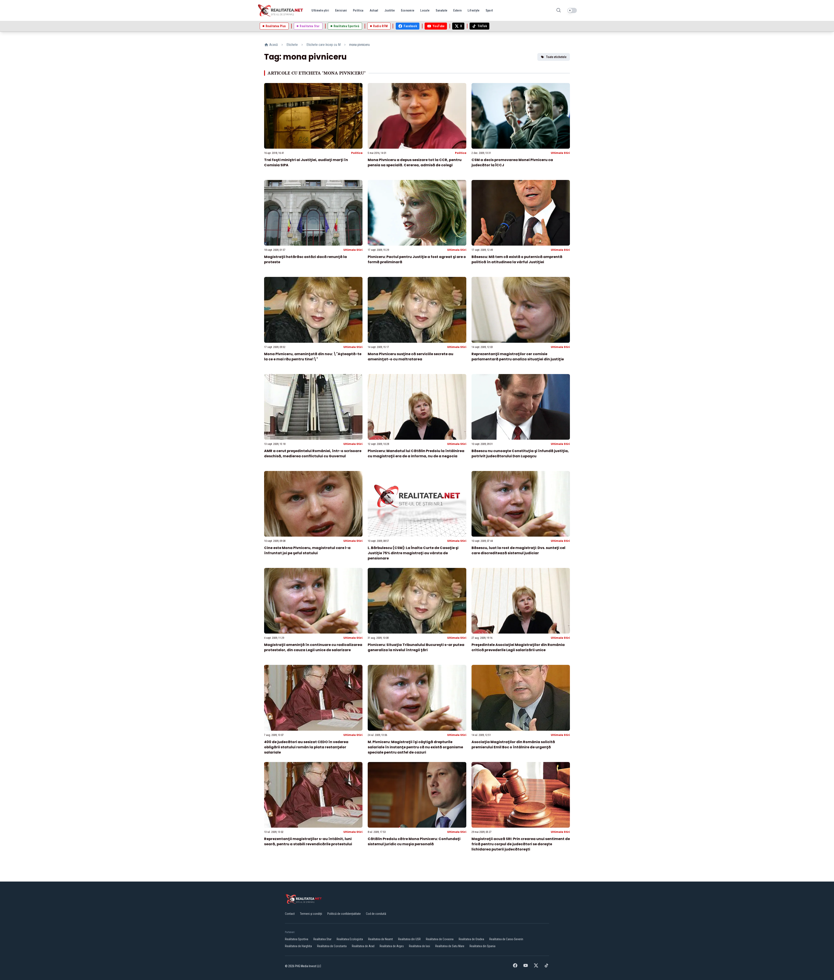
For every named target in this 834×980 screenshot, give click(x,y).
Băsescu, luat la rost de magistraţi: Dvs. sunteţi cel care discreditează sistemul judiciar (518, 550)
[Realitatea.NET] (280, 10)
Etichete (292, 45)
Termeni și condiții (311, 913)
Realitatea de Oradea (471, 939)
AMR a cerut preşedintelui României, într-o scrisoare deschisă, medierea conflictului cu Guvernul (312, 453)
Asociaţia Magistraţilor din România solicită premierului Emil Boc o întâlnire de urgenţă (513, 744)
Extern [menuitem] (457, 10)
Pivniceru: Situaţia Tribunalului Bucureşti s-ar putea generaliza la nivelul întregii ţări (416, 647)
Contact (290, 913)
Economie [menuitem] (407, 10)
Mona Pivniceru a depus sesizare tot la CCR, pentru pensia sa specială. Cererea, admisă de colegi (415, 162)
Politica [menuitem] (358, 10)
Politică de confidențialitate (344, 913)
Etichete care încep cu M (323, 45)
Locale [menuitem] (424, 10)
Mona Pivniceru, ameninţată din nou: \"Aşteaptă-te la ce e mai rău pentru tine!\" (312, 356)
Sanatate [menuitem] (441, 10)
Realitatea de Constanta (332, 946)
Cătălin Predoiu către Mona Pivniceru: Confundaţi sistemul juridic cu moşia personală (414, 841)
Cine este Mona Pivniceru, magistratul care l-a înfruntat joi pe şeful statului (307, 550)
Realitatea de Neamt (380, 939)
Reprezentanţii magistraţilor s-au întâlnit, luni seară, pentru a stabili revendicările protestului (308, 841)
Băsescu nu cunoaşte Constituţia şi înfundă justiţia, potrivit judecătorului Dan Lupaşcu (520, 453)
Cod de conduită (376, 913)
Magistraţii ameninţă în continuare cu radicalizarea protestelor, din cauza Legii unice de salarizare (313, 647)
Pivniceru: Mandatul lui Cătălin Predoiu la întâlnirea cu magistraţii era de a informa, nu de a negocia (416, 453)
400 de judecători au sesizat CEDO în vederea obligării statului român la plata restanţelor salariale (306, 747)
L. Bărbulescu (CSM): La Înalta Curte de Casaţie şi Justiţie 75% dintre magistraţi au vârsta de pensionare (413, 553)
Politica (356, 153)
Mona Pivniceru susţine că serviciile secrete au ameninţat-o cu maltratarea (410, 356)
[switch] (572, 10)
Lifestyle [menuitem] (473, 10)
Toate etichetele (556, 57)
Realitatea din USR (409, 939)
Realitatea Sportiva (296, 939)
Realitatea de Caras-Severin (506, 939)
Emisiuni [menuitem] (341, 10)
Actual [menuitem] (374, 10)
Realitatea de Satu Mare (449, 946)
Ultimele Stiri (560, 153)
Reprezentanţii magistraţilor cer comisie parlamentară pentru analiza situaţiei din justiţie (518, 356)
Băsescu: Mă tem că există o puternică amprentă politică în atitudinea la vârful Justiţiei (517, 259)
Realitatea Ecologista (350, 939)
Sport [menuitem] (489, 10)
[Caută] (558, 10)
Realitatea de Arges (392, 946)
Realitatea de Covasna (439, 939)
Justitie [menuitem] (389, 10)
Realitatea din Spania (482, 946)
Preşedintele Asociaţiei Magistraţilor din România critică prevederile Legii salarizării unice (518, 647)
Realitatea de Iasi (419, 946)
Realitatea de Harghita (298, 946)
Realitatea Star (322, 939)
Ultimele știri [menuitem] (320, 10)
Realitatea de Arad (363, 946)
